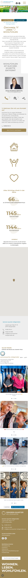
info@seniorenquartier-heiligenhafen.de (11, 334)
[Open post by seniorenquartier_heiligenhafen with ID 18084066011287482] (14, 485)
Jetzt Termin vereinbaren (14, 130)
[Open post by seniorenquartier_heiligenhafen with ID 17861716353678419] (14, 414)
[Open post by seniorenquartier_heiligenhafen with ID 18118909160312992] (14, 379)
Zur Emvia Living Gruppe (11, 558)
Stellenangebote (6, 535)
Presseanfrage (5, 552)
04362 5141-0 (7, 126)
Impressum (5, 547)
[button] (14, 280)
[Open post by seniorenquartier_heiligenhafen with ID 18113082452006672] (14, 450)
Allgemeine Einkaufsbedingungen (10, 550)
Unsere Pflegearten (7, 20)
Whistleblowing (6, 545)
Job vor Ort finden (20, 20)
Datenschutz (5, 549)
